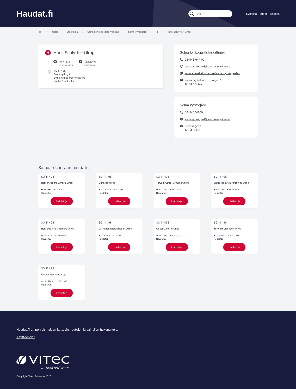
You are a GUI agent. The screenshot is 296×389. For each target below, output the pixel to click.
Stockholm (72, 31)
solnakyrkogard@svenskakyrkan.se (207, 66)
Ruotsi (54, 31)
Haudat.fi (34, 14)
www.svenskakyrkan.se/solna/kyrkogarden (212, 73)
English (275, 13)
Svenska (251, 13)
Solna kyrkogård (137, 31)
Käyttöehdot (25, 337)
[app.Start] (40, 32)
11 (157, 31)
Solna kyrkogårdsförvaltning (103, 31)
